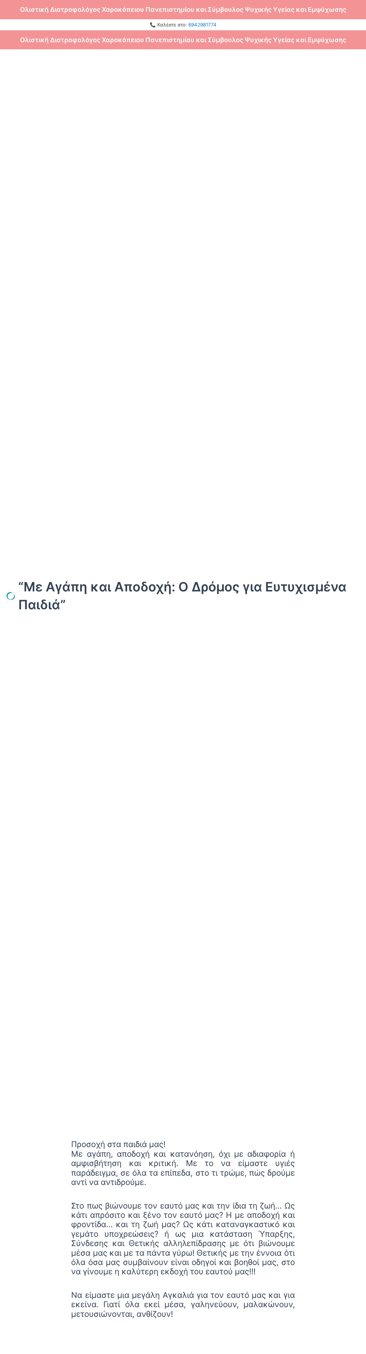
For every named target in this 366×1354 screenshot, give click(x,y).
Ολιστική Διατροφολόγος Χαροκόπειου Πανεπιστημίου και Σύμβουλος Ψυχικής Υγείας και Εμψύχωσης (183, 9)
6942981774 (202, 25)
